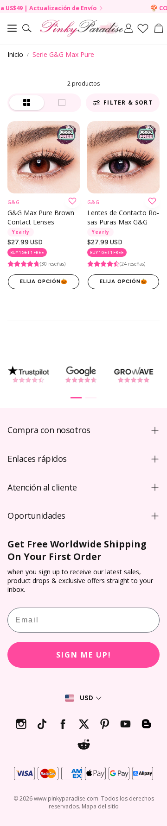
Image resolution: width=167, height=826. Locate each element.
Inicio (15, 54)
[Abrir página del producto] (43, 157)
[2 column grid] (26, 102)
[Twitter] (84, 724)
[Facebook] (63, 724)
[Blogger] (146, 724)
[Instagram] (21, 724)
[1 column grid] (62, 102)
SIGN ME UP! (83, 655)
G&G (13, 202)
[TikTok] (42, 724)
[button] (12, 28)
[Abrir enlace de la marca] (28, 374)
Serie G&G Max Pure (63, 54)
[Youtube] (125, 724)
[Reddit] (84, 745)
